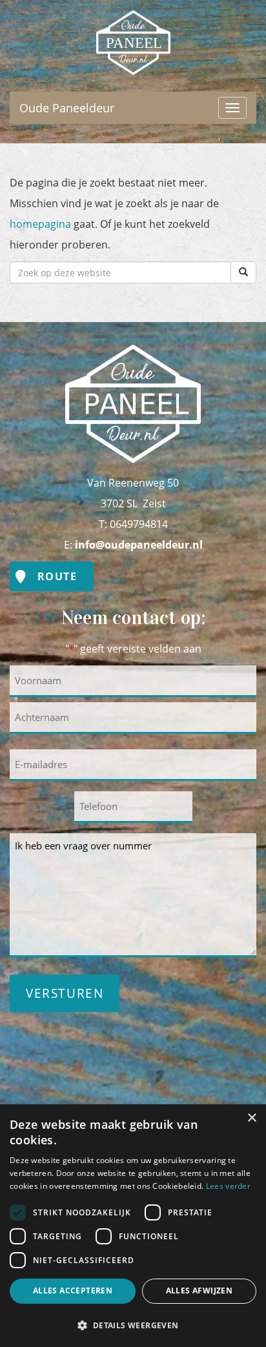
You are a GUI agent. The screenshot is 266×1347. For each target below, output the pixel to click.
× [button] (251, 1118)
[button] (133, 1324)
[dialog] (133, 1225)
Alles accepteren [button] (72, 1290)
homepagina (40, 224)
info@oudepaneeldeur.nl (139, 545)
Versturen (64, 993)
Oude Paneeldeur (133, 21)
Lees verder (228, 1185)
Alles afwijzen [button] (199, 1290)
